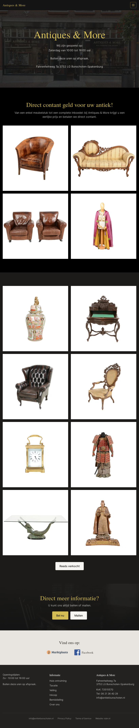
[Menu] (133, 5)
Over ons (54, 704)
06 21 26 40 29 (109, 693)
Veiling (53, 690)
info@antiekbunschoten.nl (110, 697)
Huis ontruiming (58, 680)
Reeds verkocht (69, 566)
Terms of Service (83, 718)
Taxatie (53, 685)
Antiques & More (14, 5)
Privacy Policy (64, 718)
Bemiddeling (56, 699)
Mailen (78, 615)
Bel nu (60, 615)
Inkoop (53, 694)
